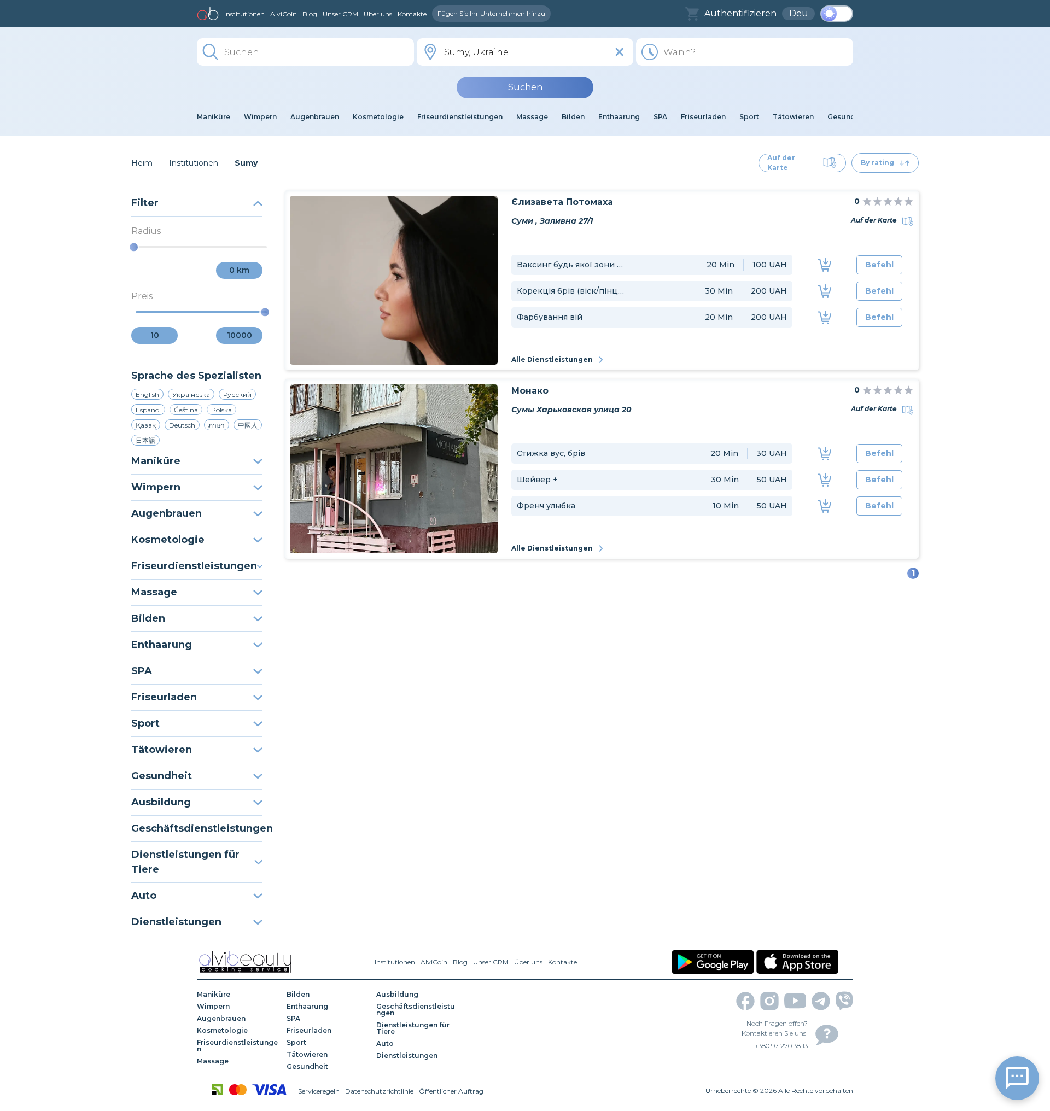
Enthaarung (161, 645)
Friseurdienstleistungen (194, 566)
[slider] (133, 247)
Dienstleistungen (176, 922)
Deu (798, 13)
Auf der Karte (781, 163)
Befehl (879, 265)
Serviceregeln (319, 1091)
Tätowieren (161, 750)
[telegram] (821, 1001)
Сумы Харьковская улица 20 (571, 409)
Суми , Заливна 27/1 (552, 221)
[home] (208, 13)
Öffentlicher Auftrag (451, 1091)
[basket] (692, 14)
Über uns (378, 14)
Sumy (246, 163)
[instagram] (769, 1001)
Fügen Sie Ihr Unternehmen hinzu (491, 13)
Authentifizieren (740, 13)
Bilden (148, 618)
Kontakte (412, 14)
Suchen (525, 87)
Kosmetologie (168, 540)
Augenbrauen (166, 513)
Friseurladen (164, 697)
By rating (877, 163)
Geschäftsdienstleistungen (196, 828)
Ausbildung (161, 802)
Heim (142, 163)
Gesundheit (161, 776)
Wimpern (155, 487)
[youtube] (795, 1001)
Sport (145, 723)
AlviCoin (283, 14)
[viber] (844, 1000)
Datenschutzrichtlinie (379, 1091)
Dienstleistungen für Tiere (185, 862)
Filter (145, 203)
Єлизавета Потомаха (562, 202)
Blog (309, 14)
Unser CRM (340, 14)
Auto (143, 896)
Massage (154, 592)
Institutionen (244, 14)
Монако (530, 390)
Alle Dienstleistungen (552, 359)
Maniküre (155, 461)
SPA (141, 671)
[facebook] (745, 1001)
